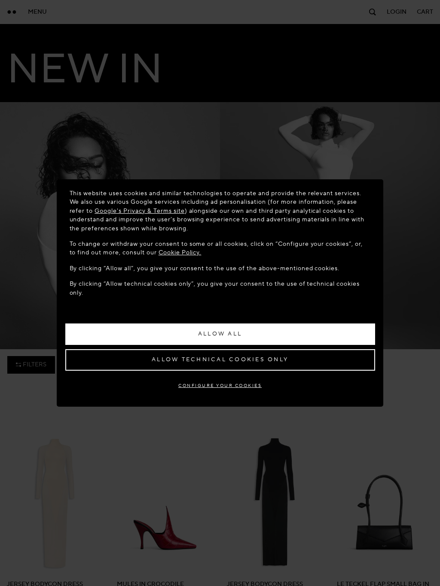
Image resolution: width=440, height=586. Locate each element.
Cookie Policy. (180, 252)
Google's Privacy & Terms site (139, 210)
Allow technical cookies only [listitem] (220, 359)
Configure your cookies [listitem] (220, 385)
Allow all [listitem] (220, 333)
